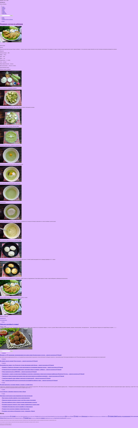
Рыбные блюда (3, 418)
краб (53, 418)
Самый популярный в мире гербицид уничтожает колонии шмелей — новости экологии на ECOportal (26, 378)
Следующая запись (3, 320)
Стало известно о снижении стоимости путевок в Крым (13, 391)
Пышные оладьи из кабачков (11, 24)
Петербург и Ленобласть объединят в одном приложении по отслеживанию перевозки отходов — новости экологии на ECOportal (32, 367)
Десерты (19, 416)
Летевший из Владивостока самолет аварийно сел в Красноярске (17, 406)
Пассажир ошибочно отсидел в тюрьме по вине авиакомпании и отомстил (19, 402)
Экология (4, 12)
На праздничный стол (51, 416)
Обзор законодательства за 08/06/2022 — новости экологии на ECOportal (19, 371)
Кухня (3, 10)
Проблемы (103, 416)
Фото (3, 9)
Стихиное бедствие (18, 418)
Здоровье (37, 416)
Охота (3, 6)
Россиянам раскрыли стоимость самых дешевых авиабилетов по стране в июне (20, 404)
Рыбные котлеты (9, 418)
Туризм (3, 11)
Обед (66, 416)
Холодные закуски (33, 418)
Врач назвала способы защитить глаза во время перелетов (16, 398)
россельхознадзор (69, 418)
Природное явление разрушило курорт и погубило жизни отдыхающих (19, 400)
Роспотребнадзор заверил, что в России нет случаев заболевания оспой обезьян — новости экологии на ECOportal (27, 365)
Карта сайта (4, 13)
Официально (84, 416)
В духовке (13, 416)
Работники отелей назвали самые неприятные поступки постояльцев (16, 395)
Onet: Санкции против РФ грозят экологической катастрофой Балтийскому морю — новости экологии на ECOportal (29, 380)
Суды (22, 418)
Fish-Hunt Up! (2, 2)
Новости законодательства (61, 416)
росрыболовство (63, 418)
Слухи (13, 418)
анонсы (43, 418)
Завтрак (22, 416)
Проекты (106, 416)
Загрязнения (25, 416)
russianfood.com (3, 318)
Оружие (3, 8)
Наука (56, 416)
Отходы (79, 416)
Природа (91, 416)
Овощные (69, 416)
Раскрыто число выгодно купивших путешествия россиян (15, 408)
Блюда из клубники (2, 416)
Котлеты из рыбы (45, 416)
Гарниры (17, 416)
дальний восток (47, 418)
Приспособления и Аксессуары (98, 416)
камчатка (51, 418)
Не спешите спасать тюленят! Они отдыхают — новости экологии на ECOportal (19, 361)
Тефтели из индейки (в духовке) (9, 324)
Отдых (76, 416)
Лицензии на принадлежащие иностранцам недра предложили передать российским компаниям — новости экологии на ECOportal (33, 376)
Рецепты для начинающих (123, 416)
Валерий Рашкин (7, 416)
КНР (39, 416)
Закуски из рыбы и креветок (31, 416)
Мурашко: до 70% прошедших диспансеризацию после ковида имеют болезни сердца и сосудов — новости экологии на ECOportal (30, 355)
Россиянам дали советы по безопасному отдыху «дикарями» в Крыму (18, 411)
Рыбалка (3, 7)
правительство (57, 418)
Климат (41, 416)
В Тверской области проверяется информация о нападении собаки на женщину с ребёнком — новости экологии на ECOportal (31, 369)
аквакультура (38, 418)
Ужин (30, 418)
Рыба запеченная (134, 416)
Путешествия (112, 416)
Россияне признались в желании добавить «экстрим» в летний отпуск (16, 384)
